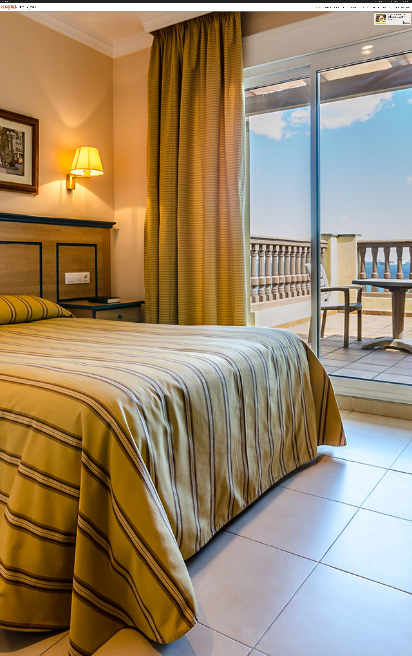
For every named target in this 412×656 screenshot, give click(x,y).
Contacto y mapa (401, 7)
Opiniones (386, 7)
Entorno (376, 7)
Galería (327, 7)
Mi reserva (378, 1)
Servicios (365, 7)
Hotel (319, 7)
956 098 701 (395, 1)
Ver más (406, 22)
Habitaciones (339, 7)
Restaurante (353, 7)
